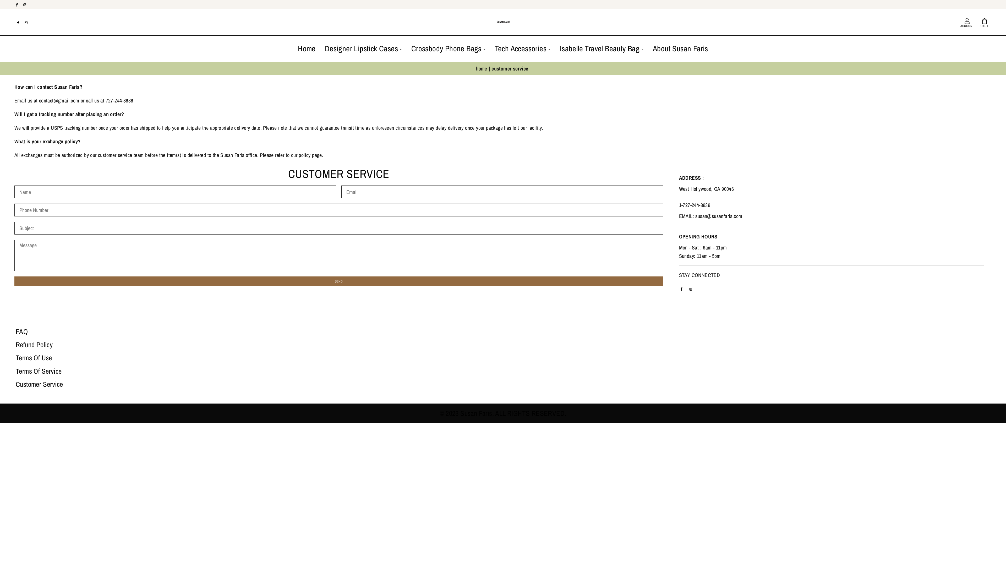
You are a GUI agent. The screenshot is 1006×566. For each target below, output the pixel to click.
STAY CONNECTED (699, 275)
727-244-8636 (119, 100)
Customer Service (39, 384)
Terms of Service (39, 371)
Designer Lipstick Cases (362, 48)
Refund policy (34, 344)
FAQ (22, 331)
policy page (310, 155)
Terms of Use (34, 357)
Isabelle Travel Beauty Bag (601, 48)
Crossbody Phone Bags (447, 48)
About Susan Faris (680, 48)
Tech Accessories (522, 48)
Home (307, 48)
